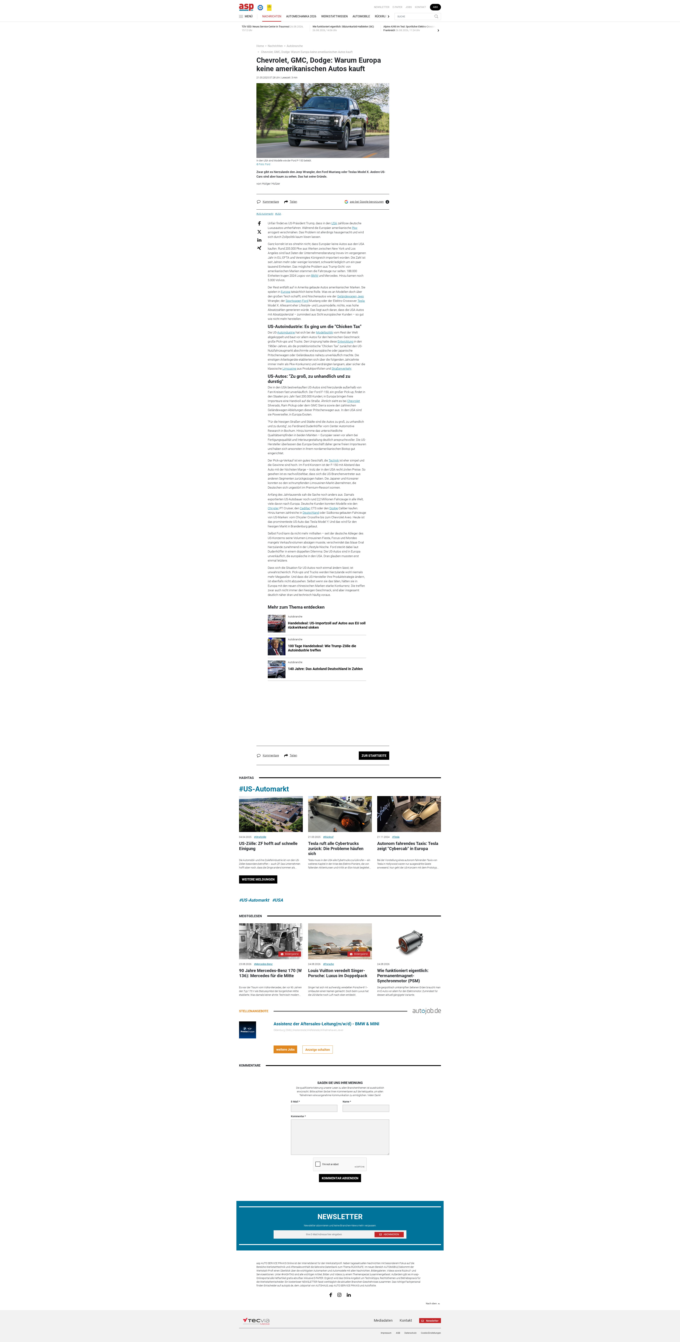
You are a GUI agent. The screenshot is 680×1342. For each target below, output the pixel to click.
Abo (435, 7)
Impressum (386, 1333)
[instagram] (339, 1294)
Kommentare (271, 201)
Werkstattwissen (334, 16)
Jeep (360, 296)
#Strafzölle (260, 837)
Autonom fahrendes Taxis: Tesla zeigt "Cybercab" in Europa (407, 846)
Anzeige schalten (317, 1050)
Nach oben (431, 1303)
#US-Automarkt (264, 789)
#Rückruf (328, 837)
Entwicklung (345, 341)
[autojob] (427, 1011)
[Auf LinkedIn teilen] (259, 239)
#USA (277, 900)
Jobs (409, 7)
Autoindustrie (286, 332)
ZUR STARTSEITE (374, 755)
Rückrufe (382, 16)
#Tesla (396, 837)
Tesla (361, 301)
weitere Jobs (285, 1049)
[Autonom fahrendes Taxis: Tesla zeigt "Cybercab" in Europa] (409, 814)
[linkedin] (349, 1294)
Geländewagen (347, 296)
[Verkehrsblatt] (267, 6)
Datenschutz (410, 1333)
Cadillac (305, 508)
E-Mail (294, 1101)
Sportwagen (293, 301)
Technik (334, 460)
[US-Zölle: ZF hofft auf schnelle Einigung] (271, 814)
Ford (305, 301)
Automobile (361, 16)
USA (334, 223)
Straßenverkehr (341, 368)
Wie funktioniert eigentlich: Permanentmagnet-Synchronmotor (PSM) (403, 975)
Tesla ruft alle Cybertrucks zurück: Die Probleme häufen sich (335, 848)
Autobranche (295, 46)
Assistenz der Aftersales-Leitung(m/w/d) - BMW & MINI (326, 1023)
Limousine (289, 368)
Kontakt (420, 7)
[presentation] (438, 30)
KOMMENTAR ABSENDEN (340, 1178)
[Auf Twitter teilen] (259, 231)
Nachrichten (271, 16)
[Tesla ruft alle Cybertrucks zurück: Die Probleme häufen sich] (340, 814)
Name (346, 1101)
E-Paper (397, 7)
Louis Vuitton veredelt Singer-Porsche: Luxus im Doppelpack (337, 973)
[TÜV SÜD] (259, 6)
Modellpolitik (324, 332)
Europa (285, 292)
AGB (398, 1333)
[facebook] (330, 1294)
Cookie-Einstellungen (431, 1333)
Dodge (333, 508)
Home (260, 46)
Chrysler (273, 508)
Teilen (293, 201)
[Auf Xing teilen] (259, 247)
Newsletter (381, 7)
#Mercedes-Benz (263, 964)
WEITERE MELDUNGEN (258, 879)
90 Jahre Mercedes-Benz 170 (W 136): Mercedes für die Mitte (270, 973)
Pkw (354, 228)
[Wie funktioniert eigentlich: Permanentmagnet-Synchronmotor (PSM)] (409, 941)
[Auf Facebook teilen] (259, 223)
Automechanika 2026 (301, 16)
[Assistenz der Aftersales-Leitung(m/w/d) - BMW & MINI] (247, 1029)
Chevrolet (353, 401)
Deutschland (311, 512)
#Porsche (328, 964)
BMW (314, 275)
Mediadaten (383, 1320)
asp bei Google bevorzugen (367, 201)
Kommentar (297, 1116)
